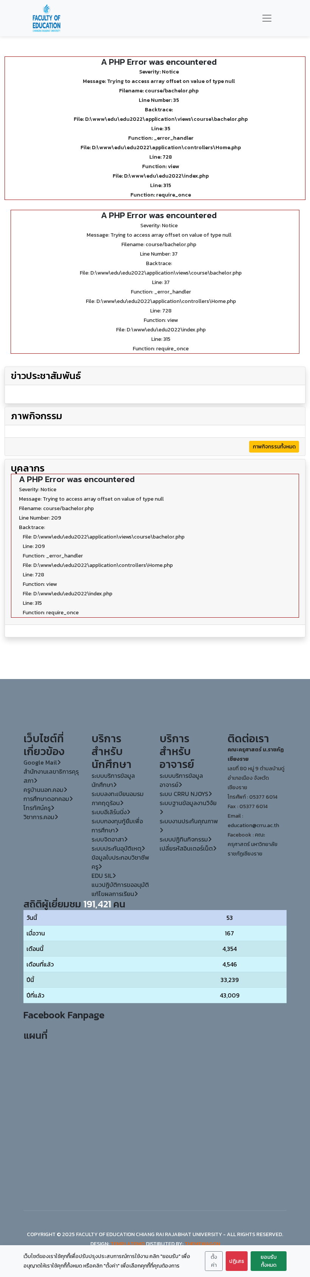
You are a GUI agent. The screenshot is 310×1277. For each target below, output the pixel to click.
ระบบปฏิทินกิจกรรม (184, 839)
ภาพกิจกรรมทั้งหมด (274, 447)
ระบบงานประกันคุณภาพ (189, 821)
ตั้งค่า (214, 1261)
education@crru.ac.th (253, 825)
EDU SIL (101, 875)
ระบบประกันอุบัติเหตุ (116, 848)
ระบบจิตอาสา (107, 839)
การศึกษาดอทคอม (46, 798)
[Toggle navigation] (266, 18)
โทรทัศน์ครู (37, 807)
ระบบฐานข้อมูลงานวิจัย (188, 802)
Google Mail (40, 762)
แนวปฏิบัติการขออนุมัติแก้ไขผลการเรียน (120, 889)
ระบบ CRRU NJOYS (184, 793)
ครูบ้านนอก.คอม (43, 789)
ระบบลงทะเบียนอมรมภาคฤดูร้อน (117, 798)
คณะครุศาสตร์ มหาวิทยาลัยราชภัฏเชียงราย (252, 844)
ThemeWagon (202, 1244)
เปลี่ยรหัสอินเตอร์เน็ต (186, 848)
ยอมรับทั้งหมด (268, 1261)
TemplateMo (127, 1244)
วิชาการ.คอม (38, 816)
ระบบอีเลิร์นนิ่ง (109, 811)
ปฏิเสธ (236, 1261)
